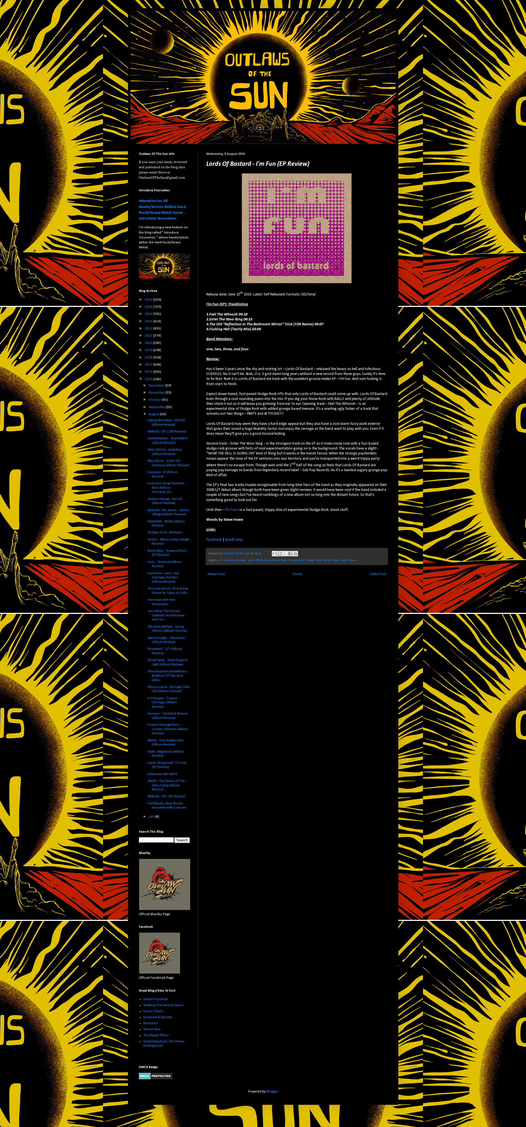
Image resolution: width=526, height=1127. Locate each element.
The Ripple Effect (155, 1035)
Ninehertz (150, 1023)
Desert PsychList (155, 999)
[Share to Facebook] (290, 553)
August (154, 414)
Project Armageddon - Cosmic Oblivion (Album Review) (168, 729)
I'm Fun (230, 510)
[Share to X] (285, 553)
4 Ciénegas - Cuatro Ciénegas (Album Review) (162, 702)
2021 (149, 335)
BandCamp (234, 540)
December (157, 385)
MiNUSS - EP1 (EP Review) (166, 796)
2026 (149, 299)
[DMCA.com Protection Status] (155, 1078)
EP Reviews (227, 560)
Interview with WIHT (163, 774)
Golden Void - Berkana (165, 532)
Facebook (214, 540)
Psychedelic (296, 560)
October (155, 400)
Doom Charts (153, 1011)
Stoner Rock (348, 560)
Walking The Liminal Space (163, 1005)
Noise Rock (279, 560)
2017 (149, 364)
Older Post (378, 574)
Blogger (272, 1091)
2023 (149, 321)
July (152, 816)
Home (297, 574)
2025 (149, 307)
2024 (149, 314)
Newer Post (216, 574)
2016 (149, 372)
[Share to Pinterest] (295, 553)
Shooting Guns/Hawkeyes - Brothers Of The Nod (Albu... (168, 676)
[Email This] (274, 553)
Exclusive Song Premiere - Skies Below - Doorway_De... (167, 488)
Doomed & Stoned (157, 1017)
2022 (149, 328)
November (157, 392)
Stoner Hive (152, 1029)
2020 (149, 343)
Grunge (241, 560)
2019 (149, 350)
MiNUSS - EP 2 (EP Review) (167, 431)
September (157, 407)
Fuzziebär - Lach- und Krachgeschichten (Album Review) (163, 577)
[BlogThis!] (279, 553)
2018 (149, 357)
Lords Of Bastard (259, 560)
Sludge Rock (313, 560)
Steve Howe (331, 560)
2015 (149, 379)
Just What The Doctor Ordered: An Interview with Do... (166, 615)
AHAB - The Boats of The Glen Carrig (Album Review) (166, 785)
